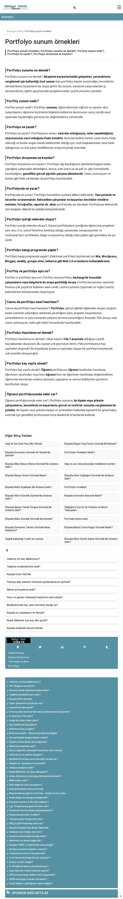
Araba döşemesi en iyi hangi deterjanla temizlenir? (35, 776)
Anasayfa (7, 16)
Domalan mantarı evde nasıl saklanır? (29, 802)
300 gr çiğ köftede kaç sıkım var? (26, 823)
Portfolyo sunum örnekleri (38, 31)
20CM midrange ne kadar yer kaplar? (28, 879)
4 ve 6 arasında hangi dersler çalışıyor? (29, 857)
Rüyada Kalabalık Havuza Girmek (26, 789)
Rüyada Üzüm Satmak (20, 699)
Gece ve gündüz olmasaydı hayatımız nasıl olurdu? (36, 750)
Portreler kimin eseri (76, 518)
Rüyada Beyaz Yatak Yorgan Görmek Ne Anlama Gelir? (28, 509)
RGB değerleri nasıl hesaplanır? (25, 785)
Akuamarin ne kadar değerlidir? (25, 840)
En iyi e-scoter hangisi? (21, 862)
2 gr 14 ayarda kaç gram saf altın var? (29, 806)
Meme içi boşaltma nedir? (22, 746)
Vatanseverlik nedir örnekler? (24, 814)
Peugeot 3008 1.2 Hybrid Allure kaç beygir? (31, 845)
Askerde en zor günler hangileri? (26, 754)
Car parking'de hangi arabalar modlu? (28, 737)
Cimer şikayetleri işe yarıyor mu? (26, 703)
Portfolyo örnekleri (75, 487)
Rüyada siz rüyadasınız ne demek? (27, 763)
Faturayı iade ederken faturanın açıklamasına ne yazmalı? (39, 711)
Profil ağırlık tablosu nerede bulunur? (29, 866)
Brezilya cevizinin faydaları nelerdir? (28, 849)
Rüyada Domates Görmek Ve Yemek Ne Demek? (27, 454)
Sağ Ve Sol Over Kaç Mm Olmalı (23, 443)
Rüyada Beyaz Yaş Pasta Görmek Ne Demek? (90, 443)
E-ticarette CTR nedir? (21, 716)
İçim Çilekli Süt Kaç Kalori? (23, 724)
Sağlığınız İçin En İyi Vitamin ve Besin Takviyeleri (86, 509)
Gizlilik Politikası (16, 653)
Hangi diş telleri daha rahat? (24, 720)
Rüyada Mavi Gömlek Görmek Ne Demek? (29, 518)
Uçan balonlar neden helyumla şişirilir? (29, 870)
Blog (21, 31)
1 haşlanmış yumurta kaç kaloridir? (27, 853)
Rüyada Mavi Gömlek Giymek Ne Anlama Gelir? (28, 497)
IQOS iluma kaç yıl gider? (22, 729)
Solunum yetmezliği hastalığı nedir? (28, 836)
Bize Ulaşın (14, 666)
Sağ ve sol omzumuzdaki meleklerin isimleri (89, 463)
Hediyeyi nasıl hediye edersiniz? (25, 832)
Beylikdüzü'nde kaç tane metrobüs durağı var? (33, 759)
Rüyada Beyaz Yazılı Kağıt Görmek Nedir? (88, 527)
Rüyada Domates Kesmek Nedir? (83, 495)
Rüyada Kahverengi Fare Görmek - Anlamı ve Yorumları (37, 793)
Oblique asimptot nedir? (21, 767)
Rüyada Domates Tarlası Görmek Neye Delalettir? (27, 529)
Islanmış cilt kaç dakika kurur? (25, 682)
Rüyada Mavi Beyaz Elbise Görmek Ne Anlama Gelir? (31, 465)
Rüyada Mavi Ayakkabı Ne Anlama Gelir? (28, 487)
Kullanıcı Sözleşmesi (18, 657)
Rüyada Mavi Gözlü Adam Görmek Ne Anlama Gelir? (90, 540)
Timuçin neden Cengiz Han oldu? (26, 819)
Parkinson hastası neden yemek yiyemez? (31, 810)
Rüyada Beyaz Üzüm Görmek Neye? (25, 475)
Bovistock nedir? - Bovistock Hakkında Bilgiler (33, 733)
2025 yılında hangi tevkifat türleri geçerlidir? (32, 875)
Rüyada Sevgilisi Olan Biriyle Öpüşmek (28, 827)
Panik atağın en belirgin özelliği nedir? (28, 797)
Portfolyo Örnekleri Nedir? (79, 452)
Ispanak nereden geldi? (21, 707)
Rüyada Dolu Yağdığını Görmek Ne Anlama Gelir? (89, 477)
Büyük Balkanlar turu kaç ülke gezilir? (28, 772)
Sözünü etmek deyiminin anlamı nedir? (29, 690)
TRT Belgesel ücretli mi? (22, 686)
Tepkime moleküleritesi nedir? (25, 694)
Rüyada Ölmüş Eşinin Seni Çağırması (28, 742)
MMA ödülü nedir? (18, 780)
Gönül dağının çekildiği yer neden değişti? (31, 883)
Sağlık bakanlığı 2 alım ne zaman (24, 538)
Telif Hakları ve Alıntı (18, 661)
